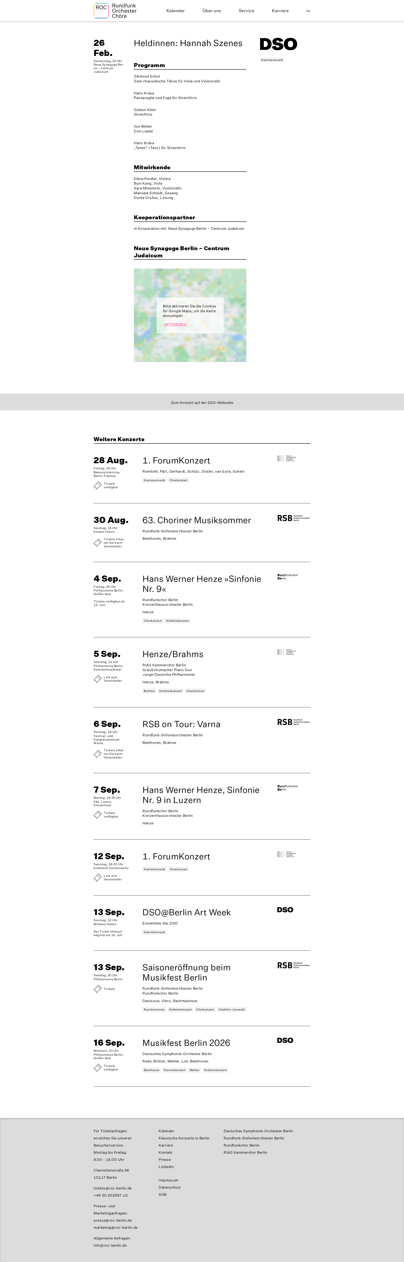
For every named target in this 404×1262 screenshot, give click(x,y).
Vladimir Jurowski (231, 1009)
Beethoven (151, 1070)
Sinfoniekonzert (177, 620)
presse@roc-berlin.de (113, 1220)
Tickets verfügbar (111, 485)
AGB (163, 1194)
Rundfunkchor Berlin (242, 1145)
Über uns (212, 10)
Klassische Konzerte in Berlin (184, 1138)
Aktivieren (175, 324)
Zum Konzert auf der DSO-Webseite (202, 402)
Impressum (168, 1180)
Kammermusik (272, 60)
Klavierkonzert (174, 1070)
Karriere (280, 10)
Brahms (149, 691)
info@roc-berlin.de (110, 1245)
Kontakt (166, 1152)
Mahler (195, 1070)
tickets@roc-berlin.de (113, 1188)
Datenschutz (170, 1187)
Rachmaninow (154, 1009)
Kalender (175, 10)
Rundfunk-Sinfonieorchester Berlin (254, 1138)
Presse (165, 1159)
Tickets (109, 989)
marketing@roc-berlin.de (116, 1227)
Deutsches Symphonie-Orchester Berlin (258, 1131)
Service (246, 10)
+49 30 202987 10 (111, 1195)
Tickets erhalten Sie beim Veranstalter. (114, 542)
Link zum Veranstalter (113, 679)
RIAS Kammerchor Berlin (245, 1152)
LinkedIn (166, 1166)
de (308, 11)
